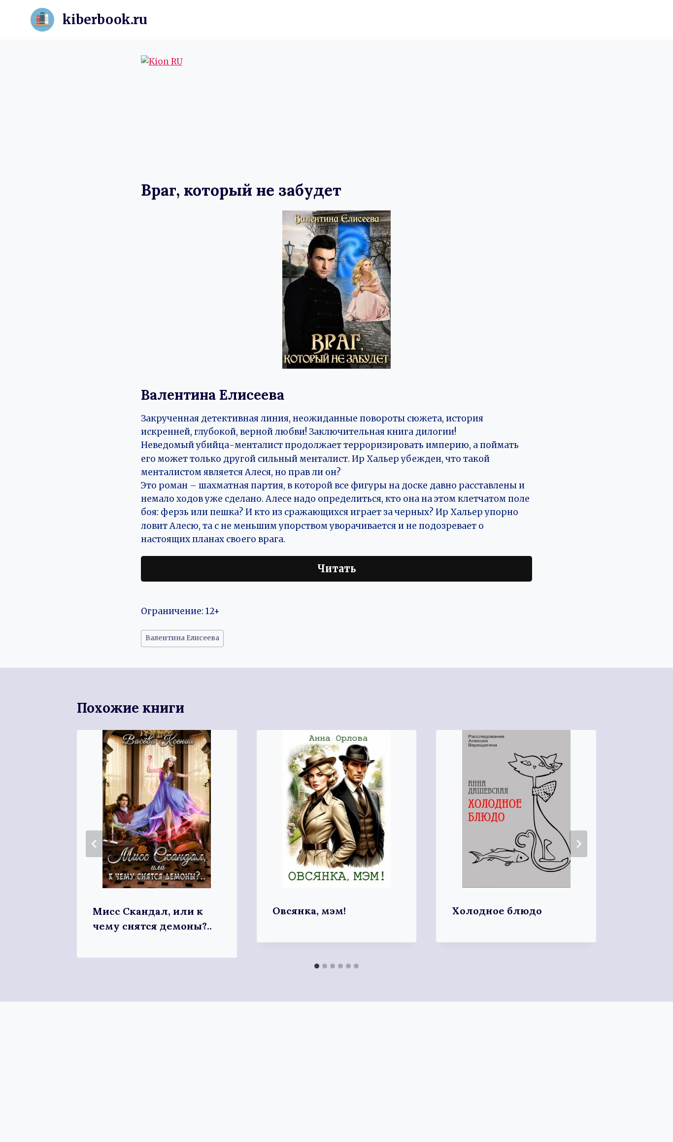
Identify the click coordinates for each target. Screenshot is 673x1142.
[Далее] (578, 844)
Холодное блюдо (497, 910)
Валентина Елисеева (182, 638)
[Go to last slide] (94, 844)
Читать (336, 568)
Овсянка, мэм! (309, 910)
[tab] (316, 966)
